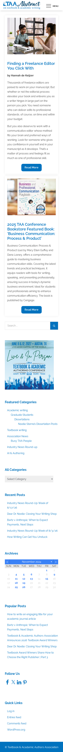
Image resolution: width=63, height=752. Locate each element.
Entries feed (14, 717)
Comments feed (16, 723)
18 (16, 582)
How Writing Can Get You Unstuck (27, 536)
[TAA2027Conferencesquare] (29, 364)
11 (16, 578)
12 (23, 578)
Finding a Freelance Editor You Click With (31, 66)
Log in (10, 711)
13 (31, 578)
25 (16, 587)
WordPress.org (16, 729)
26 (23, 587)
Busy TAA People (21, 440)
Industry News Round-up (22, 447)
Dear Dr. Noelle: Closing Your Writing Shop (32, 513)
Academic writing (17, 410)
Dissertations (22, 419)
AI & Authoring (15, 453)
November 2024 (31, 561)
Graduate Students (22, 414)
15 (46, 578)
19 (23, 582)
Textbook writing (17, 430)
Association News (17, 436)
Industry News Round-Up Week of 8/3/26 (32, 530)
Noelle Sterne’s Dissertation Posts (38, 423)
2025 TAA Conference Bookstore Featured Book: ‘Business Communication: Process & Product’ (31, 231)
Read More (31, 168)
